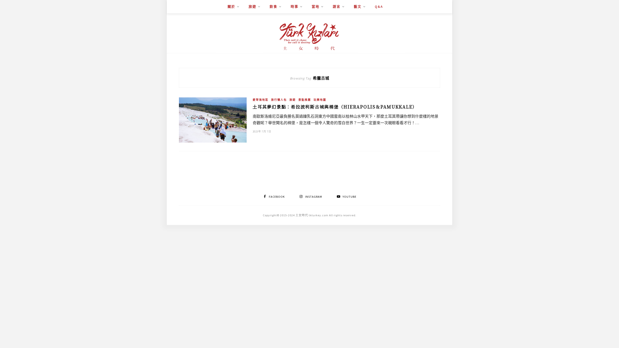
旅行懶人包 (279, 100)
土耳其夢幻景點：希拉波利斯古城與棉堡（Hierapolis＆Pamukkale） (335, 106)
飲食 (273, 6)
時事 (294, 6)
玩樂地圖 (320, 100)
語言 (336, 6)
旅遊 (252, 6)
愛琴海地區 (260, 100)
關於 (231, 6)
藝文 (357, 6)
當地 (315, 6)
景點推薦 (304, 100)
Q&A (379, 6)
